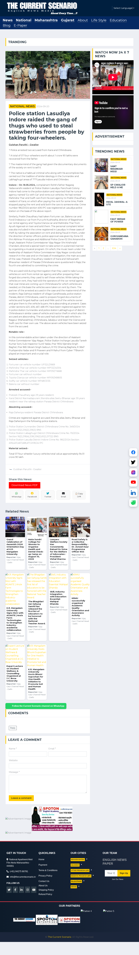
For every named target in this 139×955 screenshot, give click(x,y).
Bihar (73, 878)
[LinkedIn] (133, 492)
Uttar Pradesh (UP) (80, 862)
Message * (14, 763)
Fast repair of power (117, 220)
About (83, 20)
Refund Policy (45, 886)
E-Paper (20, 25)
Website (13, 752)
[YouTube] (133, 482)
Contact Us (44, 872)
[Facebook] (133, 452)
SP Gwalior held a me (117, 186)
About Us (43, 877)
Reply (12, 719)
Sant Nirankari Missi (116, 169)
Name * (13, 740)
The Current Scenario (59, 928)
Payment (43, 856)
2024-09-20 (42, 98)
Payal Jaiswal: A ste (116, 203)
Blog (6, 25)
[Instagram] (133, 472)
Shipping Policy (46, 881)
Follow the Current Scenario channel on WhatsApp (38, 697)
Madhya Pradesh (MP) (81, 867)
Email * (52, 740)
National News (22, 97)
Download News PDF (25, 476)
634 (114, 248)
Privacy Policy (45, 867)
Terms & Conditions (48, 862)
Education (118, 20)
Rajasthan (76, 873)
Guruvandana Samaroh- (119, 237)
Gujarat (67, 20)
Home (41, 851)
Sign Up (124, 864)
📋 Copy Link (79, 486)
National (23, 20)
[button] (11, 70)
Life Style (98, 20)
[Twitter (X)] (133, 462)
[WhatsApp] (133, 502)
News (8, 20)
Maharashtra (46, 20)
